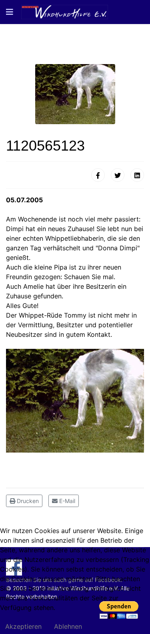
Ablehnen (68, 626)
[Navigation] (9, 12)
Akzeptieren (23, 626)
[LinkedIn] (137, 175)
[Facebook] (98, 175)
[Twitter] (117, 175)
